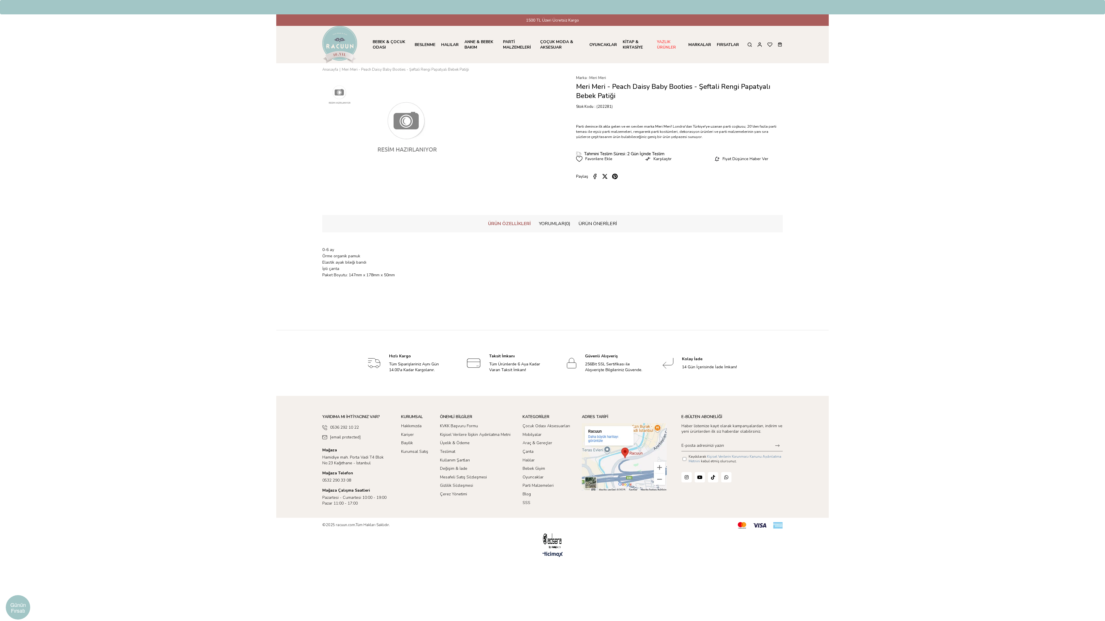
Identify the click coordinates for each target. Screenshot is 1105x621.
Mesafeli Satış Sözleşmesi (463, 477)
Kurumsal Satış (414, 451)
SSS (526, 502)
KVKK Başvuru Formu (459, 426)
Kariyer (407, 434)
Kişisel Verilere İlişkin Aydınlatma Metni (475, 434)
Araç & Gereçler (537, 443)
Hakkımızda (411, 426)
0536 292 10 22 (344, 427)
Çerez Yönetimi (453, 494)
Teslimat (447, 451)
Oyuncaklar (533, 477)
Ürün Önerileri (597, 224)
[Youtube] (700, 477)
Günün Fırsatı (18, 607)
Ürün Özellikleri (509, 224)
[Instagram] (686, 477)
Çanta (528, 451)
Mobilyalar (532, 434)
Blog (527, 494)
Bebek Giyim (534, 468)
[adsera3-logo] (552, 541)
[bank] (760, 525)
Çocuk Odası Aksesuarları (546, 426)
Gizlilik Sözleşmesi (456, 485)
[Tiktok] (713, 477)
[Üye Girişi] (760, 44)
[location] (624, 456)
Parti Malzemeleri (538, 485)
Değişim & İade (453, 468)
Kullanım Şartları (455, 460)
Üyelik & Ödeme (455, 443)
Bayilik (407, 443)
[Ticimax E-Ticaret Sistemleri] (552, 555)
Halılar (529, 460)
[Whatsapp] (726, 477)
